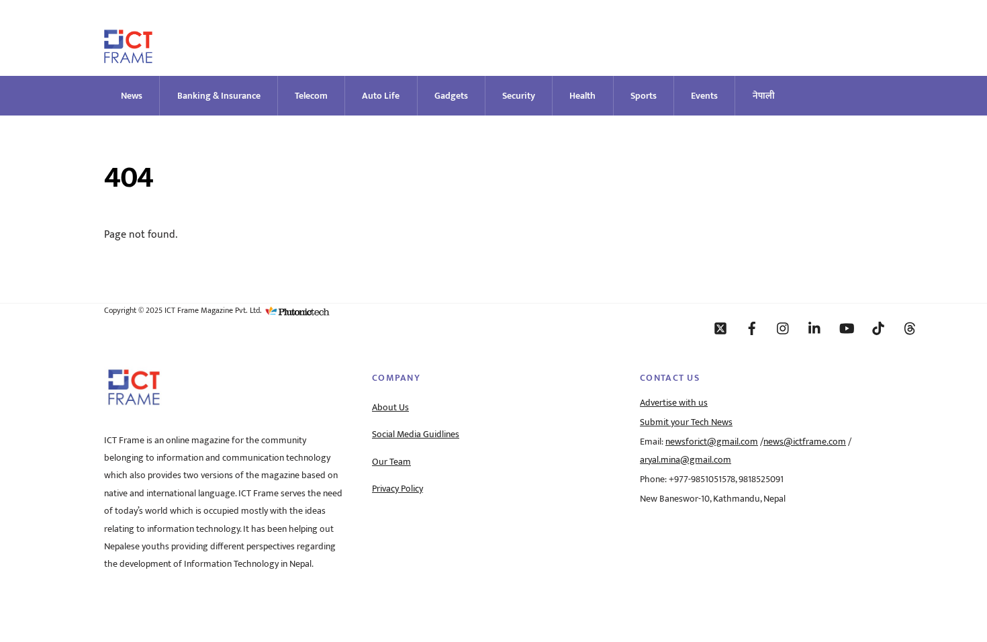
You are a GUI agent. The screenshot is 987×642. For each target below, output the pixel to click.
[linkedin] (815, 328)
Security (518, 95)
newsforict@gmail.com (711, 442)
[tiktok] (878, 328)
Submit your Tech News (686, 422)
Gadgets (451, 95)
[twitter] (720, 328)
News (131, 95)
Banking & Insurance (219, 95)
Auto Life (380, 95)
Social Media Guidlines (415, 434)
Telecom (311, 95)
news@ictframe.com (804, 442)
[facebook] (752, 328)
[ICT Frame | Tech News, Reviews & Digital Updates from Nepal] (128, 57)
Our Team (391, 462)
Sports (643, 95)
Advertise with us (674, 403)
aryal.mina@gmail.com (685, 460)
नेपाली (764, 95)
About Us (390, 408)
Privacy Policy (397, 489)
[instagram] (783, 328)
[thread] (909, 328)
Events (704, 95)
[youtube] (846, 328)
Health (582, 95)
